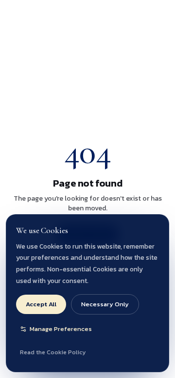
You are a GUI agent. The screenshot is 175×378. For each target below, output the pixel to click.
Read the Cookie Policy (53, 352)
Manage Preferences (61, 328)
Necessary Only (105, 304)
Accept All (41, 304)
